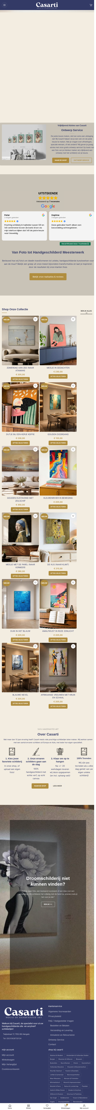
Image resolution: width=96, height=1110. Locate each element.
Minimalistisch (55, 1082)
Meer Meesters (55, 1078)
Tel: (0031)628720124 (12, 1038)
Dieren (76, 1063)
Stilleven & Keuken (56, 1094)
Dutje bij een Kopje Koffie (20, 434)
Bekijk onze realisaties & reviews (48, 276)
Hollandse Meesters (57, 1067)
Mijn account (8, 1055)
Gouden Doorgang (58, 434)
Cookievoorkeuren (10, 1069)
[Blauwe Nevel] (20, 667)
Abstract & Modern (56, 1055)
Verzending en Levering (61, 1030)
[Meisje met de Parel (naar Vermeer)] (20, 537)
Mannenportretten (73, 1075)
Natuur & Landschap (71, 1086)
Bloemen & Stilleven (65, 1059)
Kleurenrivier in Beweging (58, 498)
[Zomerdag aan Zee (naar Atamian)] (20, 340)
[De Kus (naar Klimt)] (58, 537)
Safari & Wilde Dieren (57, 1090)
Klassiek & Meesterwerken (76, 1067)
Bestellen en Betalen (59, 1025)
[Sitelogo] (47, 5)
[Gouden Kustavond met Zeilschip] (20, 470)
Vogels (52, 1102)
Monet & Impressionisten (72, 1082)
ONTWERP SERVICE (44, 65)
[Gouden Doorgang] (58, 407)
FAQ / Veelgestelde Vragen (61, 1021)
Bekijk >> (48, 904)
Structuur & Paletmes (74, 1094)
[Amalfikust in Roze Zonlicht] (58, 604)
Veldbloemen (64, 1098)
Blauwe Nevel (20, 695)
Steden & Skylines (74, 1090)
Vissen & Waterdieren (80, 1098)
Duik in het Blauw (20, 631)
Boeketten (53, 1063)
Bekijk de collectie (21, 65)
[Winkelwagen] (91, 5)
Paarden (85, 1086)
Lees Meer (57, 786)
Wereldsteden (77, 1102)
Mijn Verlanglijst (9, 1064)
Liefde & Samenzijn (57, 1075)
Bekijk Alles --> (86, 312)
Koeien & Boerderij (72, 1071)
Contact (52, 1044)
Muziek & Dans (55, 1086)
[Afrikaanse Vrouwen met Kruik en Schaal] (58, 667)
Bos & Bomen (65, 1063)
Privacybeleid (54, 1016)
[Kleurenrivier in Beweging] (58, 470)
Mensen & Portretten (71, 1078)
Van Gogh (53, 1098)
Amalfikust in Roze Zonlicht (58, 631)
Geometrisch (86, 1063)
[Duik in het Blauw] (20, 604)
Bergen (52, 1059)
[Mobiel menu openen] (4, 5)
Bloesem (79, 1059)
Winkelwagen (8, 1059)
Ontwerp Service (81, 160)
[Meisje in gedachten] (58, 340)
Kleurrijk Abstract (56, 1071)
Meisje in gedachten (58, 367)
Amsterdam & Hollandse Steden (77, 1055)
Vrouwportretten (64, 1102)
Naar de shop (61, 160)
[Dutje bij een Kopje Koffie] (20, 407)
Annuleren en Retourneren (62, 1035)
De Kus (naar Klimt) (58, 564)
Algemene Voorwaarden (59, 1011)
